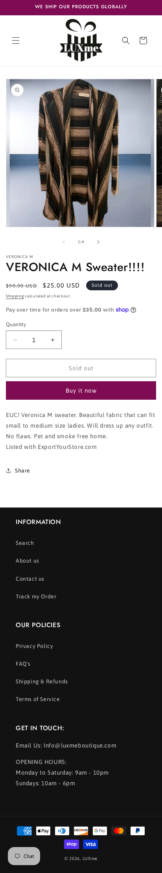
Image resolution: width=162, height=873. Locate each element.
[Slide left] (63, 242)
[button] (15, 40)
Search (25, 543)
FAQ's (23, 664)
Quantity (16, 324)
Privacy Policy (34, 646)
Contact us (30, 579)
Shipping (15, 296)
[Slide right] (98, 242)
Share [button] (22, 470)
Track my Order (36, 596)
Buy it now (81, 390)
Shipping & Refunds (42, 681)
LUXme (90, 858)
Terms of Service (38, 699)
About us (27, 560)
